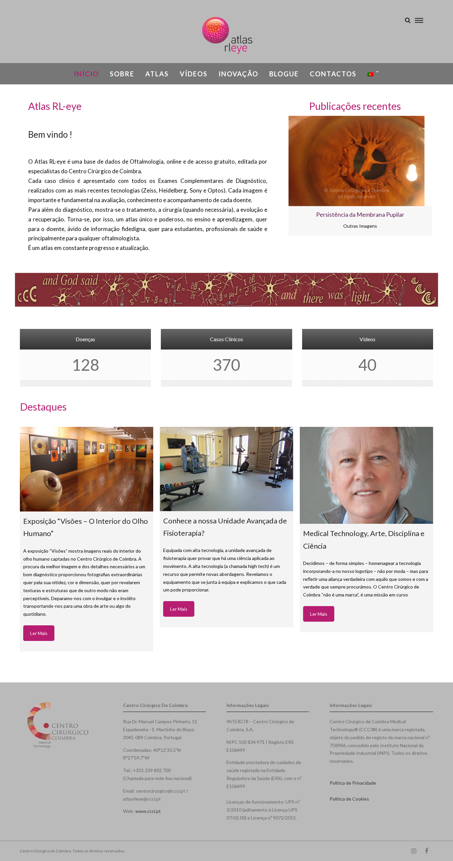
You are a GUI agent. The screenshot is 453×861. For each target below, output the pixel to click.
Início (86, 74)
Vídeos (194, 74)
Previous (262, 182)
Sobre (122, 74)
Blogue (284, 74)
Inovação (238, 74)
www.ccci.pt (148, 811)
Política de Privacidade (353, 783)
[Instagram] (413, 851)
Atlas (157, 74)
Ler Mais (38, 633)
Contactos (333, 74)
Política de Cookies (349, 799)
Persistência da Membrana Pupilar (360, 214)
